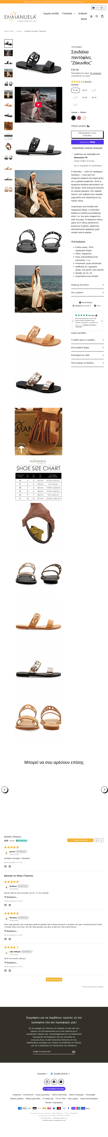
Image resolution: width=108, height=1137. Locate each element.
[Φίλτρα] (96, 840)
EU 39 (75, 97)
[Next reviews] (102, 321)
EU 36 (75, 90)
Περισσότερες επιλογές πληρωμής (87, 148)
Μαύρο (73, 118)
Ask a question (77, 292)
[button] (77, 81)
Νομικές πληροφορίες (54, 1102)
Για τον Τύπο (61, 1098)
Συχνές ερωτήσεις (42, 1095)
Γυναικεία (67, 13)
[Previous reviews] (73, 321)
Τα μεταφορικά (95, 73)
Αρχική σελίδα (51, 13)
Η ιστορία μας (48, 1098)
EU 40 (84, 97)
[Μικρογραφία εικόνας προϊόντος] (8, 53)
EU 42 (75, 104)
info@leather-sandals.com (60, 1118)
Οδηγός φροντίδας (33, 1098)
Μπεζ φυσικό (84, 118)
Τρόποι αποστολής (59, 1095)
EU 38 (94, 90)
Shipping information (80, 284)
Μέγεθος (75, 84)
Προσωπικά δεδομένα (89, 1098)
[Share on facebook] (5, 866)
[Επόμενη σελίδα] (104, 789)
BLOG (84, 19)
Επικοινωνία (28, 1095)
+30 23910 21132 (46, 1118)
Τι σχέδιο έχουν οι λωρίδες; (83, 340)
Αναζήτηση (17, 1095)
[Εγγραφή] (73, 1051)
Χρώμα (78, 112)
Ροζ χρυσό (79, 118)
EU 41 (94, 97)
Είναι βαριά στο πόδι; (80, 355)
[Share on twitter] (9, 866)
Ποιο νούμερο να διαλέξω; (82, 363)
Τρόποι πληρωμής (76, 1095)
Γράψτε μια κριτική (80, 840)
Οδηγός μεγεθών (17, 1098)
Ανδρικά (82, 13)
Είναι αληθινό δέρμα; (80, 347)
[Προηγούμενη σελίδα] (4, 789)
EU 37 (84, 90)
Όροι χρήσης (73, 1098)
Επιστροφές (90, 1095)
